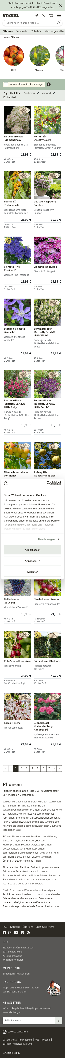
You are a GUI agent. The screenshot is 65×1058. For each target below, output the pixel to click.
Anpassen (30, 560)
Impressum (26, 1040)
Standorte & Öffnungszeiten (18, 947)
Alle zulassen (32, 549)
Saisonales (22, 31)
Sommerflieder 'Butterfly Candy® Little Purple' (44, 404)
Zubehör (36, 31)
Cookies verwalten (18, 1031)
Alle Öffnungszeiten (43, 7)
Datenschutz (9, 1040)
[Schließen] (60, 5)
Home (5, 37)
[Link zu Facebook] (4, 932)
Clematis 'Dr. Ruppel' (46, 266)
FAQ (5, 926)
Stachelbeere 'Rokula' (46, 599)
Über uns (27, 926)
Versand (46, 93)
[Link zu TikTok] (22, 932)
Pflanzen (8, 31)
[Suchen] (58, 1020)
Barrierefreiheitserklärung (17, 1044)
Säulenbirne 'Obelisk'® (47, 661)
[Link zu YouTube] (16, 932)
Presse (46, 1040)
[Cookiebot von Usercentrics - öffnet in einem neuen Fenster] (46, 483)
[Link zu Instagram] (9, 932)
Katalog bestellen (12, 956)
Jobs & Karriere (45, 926)
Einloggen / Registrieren (16, 973)
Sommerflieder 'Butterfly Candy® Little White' (44, 332)
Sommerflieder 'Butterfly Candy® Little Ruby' (14, 404)
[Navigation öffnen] (59, 15)
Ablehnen (32, 571)
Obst (13, 70)
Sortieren (29, 93)
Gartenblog (12, 982)
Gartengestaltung (12, 951)
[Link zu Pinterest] (28, 932)
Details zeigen (46, 539)
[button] (13, 93)
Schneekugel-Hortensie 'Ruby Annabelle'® (43, 726)
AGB (37, 1040)
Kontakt (15, 926)
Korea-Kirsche (12, 723)
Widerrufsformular (13, 960)
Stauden (39, 70)
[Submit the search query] (59, 23)
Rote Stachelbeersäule (17, 661)
